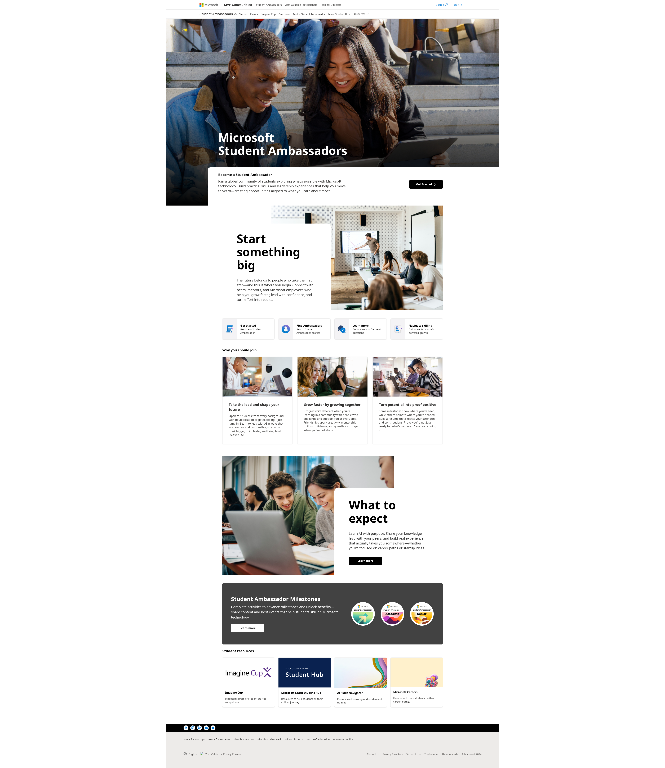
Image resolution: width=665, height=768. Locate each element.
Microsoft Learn (294, 739)
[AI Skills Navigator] (360, 673)
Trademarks (431, 754)
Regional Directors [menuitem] (330, 4)
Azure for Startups (194, 739)
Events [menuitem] (254, 14)
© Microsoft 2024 (471, 754)
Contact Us (373, 754)
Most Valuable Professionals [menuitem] (301, 4)
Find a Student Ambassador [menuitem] (309, 14)
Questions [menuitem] (284, 14)
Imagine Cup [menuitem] (268, 14)
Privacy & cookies (393, 754)
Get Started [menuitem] (240, 14)
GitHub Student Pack (269, 739)
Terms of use (413, 754)
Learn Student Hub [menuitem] (339, 14)
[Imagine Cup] (248, 673)
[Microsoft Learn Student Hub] (304, 673)
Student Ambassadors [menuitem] (269, 4)
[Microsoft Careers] (417, 672)
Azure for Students (219, 739)
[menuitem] (361, 14)
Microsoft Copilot (343, 739)
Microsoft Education (318, 739)
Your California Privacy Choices (223, 754)
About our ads (450, 754)
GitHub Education (244, 739)
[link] (458, 4)
